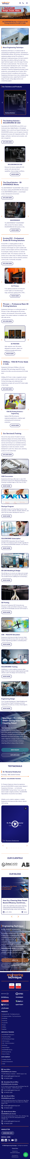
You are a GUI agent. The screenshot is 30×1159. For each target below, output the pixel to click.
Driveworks (4, 1020)
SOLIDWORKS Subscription (8, 1034)
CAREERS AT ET (15, 965)
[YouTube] (12, 1140)
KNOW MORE (15, 174)
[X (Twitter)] (9, 1140)
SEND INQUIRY (15, 750)
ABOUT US (15, 960)
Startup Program (5, 1047)
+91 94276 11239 (8, 1078)
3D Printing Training (6, 1051)
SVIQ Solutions (15, 1157)
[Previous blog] (12, 916)
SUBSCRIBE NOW (7, 1133)
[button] (15, 895)
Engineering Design (6, 1036)
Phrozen (4, 1024)
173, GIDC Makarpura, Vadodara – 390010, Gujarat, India (13, 1073)
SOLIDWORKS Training (7, 1049)
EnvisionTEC (5, 1022)
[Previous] (2, 103)
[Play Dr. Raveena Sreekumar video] (15, 824)
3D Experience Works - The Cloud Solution (11, 1016)
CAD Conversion (6, 1041)
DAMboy (4, 1027)
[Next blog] (18, 916)
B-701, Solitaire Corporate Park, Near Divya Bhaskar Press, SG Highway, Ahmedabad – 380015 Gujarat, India (14, 1087)
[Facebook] (2, 1140)
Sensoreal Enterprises (15, 1152)
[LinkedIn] (6, 1140)
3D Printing (4, 1045)
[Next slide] (28, 160)
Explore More (4, 16)
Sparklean (4, 1029)
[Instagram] (16, 1140)
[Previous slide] (1, 160)
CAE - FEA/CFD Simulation (8, 1043)
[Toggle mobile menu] (27, 3)
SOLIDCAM (4, 1018)
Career (3, 1063)
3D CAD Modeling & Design (8, 1039)
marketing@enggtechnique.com (12, 1076)
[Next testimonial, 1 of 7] (27, 845)
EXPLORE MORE (7, 142)
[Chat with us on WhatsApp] (25, 1154)
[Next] (27, 103)
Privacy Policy (15, 1148)
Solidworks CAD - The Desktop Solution (11, 1014)
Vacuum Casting (5, 1054)
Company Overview (6, 1059)
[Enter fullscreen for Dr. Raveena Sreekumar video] (25, 808)
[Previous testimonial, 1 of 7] (3, 845)
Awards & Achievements (7, 1061)
